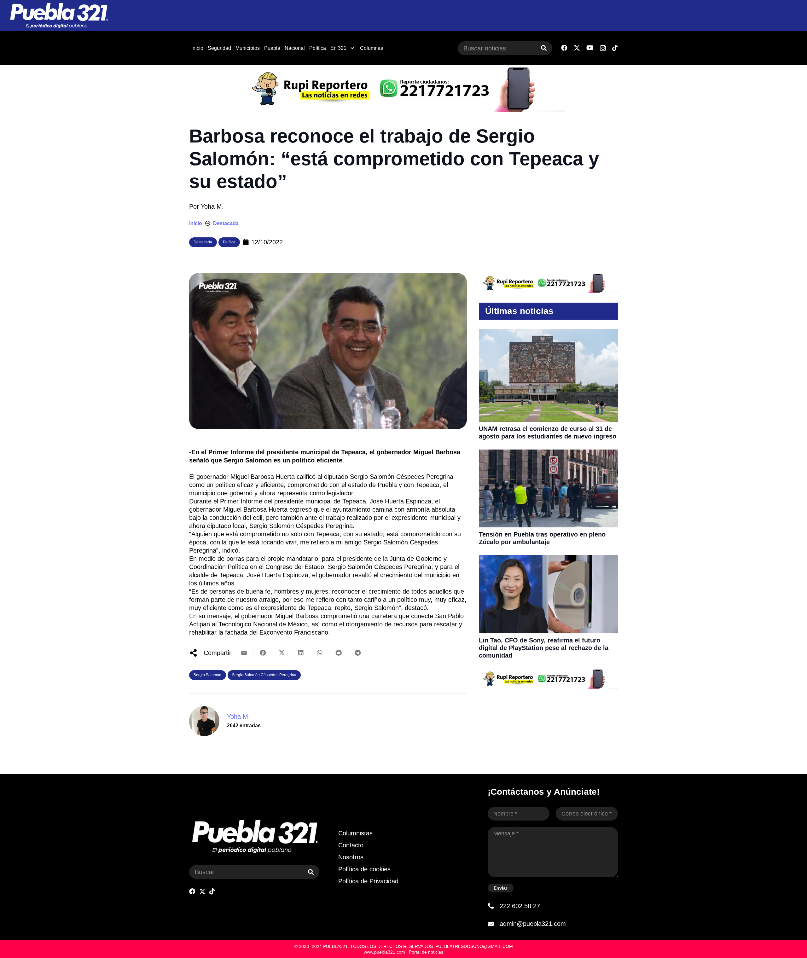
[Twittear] (281, 653)
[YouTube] (590, 48)
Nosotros (350, 857)
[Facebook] (564, 48)
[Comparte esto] (262, 653)
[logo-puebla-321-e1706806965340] (58, 15)
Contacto (350, 845)
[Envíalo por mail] (244, 653)
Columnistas (355, 833)
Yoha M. (212, 206)
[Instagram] (603, 48)
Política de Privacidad (368, 881)
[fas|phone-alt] (494, 906)
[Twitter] (577, 48)
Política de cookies (364, 869)
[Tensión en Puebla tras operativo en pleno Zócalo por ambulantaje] (548, 453)
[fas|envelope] (494, 924)
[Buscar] (544, 48)
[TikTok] (615, 48)
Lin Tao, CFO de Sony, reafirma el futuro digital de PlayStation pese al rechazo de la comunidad (543, 648)
